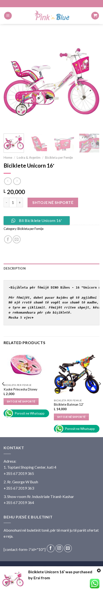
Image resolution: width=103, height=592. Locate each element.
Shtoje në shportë (52, 202)
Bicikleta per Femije (59, 157)
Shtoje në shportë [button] (21, 401)
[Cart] (95, 16)
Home (8, 157)
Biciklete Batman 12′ (69, 404)
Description (15, 268)
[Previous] (11, 81)
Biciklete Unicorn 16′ (46, 571)
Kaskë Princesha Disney (20, 389)
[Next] (91, 81)
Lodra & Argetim (28, 157)
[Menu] (8, 16)
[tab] (51, 268)
